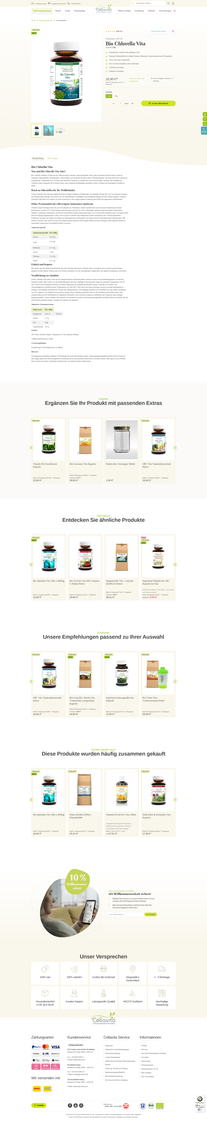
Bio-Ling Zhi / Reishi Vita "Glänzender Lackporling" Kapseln (82, 700)
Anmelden (151, 914)
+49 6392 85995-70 (78, 1072)
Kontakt (144, 1046)
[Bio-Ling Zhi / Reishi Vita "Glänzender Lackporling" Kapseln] (85, 674)
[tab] (38, 158)
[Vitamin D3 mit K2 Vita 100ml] (122, 790)
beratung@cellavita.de (80, 1074)
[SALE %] (174, 11)
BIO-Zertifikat (146, 1073)
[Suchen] (132, 3)
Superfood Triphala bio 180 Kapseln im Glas (156, 582)
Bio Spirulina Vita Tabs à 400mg (48, 580)
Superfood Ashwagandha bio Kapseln (120, 699)
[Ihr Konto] (173, 3)
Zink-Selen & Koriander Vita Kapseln (156, 816)
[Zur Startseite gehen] (103, 8)
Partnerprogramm (147, 1065)
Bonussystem (145, 1061)
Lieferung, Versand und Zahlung (116, 1068)
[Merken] (173, 31)
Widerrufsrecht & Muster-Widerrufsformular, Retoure (120, 1062)
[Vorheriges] (31, 447)
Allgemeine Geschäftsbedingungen (117, 1049)
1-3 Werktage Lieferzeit (40, 4)
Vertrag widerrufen (76, 1045)
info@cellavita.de (79, 1060)
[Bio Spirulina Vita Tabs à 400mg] (49, 557)
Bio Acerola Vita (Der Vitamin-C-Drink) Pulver (85, 582)
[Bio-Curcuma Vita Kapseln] (85, 440)
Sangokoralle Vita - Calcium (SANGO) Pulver (119, 582)
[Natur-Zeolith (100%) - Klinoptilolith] (85, 790)
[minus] (113, 103)
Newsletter (145, 1057)
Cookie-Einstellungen (112, 1057)
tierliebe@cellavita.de (80, 1086)
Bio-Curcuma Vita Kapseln (83, 464)
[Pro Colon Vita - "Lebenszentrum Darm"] (158, 674)
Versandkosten (99, 1114)
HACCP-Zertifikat (147, 1077)
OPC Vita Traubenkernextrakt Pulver (157, 465)
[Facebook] (70, 1105)
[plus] (132, 103)
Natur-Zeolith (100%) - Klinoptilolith (81, 816)
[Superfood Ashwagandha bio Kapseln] (122, 674)
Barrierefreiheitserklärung (114, 1076)
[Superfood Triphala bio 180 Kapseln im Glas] (158, 557)
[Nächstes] (175, 447)
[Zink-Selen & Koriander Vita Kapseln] (158, 790)
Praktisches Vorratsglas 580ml (120, 464)
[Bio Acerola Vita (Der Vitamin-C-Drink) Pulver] (85, 557)
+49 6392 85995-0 (75, 4)
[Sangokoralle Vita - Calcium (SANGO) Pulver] (122, 557)
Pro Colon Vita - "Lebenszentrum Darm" (154, 699)
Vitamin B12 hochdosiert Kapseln (45, 465)
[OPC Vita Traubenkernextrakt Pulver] (158, 440)
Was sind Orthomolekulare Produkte (153, 1053)
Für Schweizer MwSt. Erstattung (116, 1080)
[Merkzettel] (205, 119)
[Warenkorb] (205, 114)
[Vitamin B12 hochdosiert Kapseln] (49, 440)
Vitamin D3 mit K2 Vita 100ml (121, 814)
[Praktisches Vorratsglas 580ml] (122, 440)
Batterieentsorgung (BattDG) (115, 1072)
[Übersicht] (205, 124)
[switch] (200, 1109)
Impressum (109, 1046)
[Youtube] (75, 1105)
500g (116, 96)
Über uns (144, 1049)
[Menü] (203, 1096)
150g (109, 96)
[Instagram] (81, 1105)
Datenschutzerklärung (112, 1053)
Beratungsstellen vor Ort (149, 1069)
